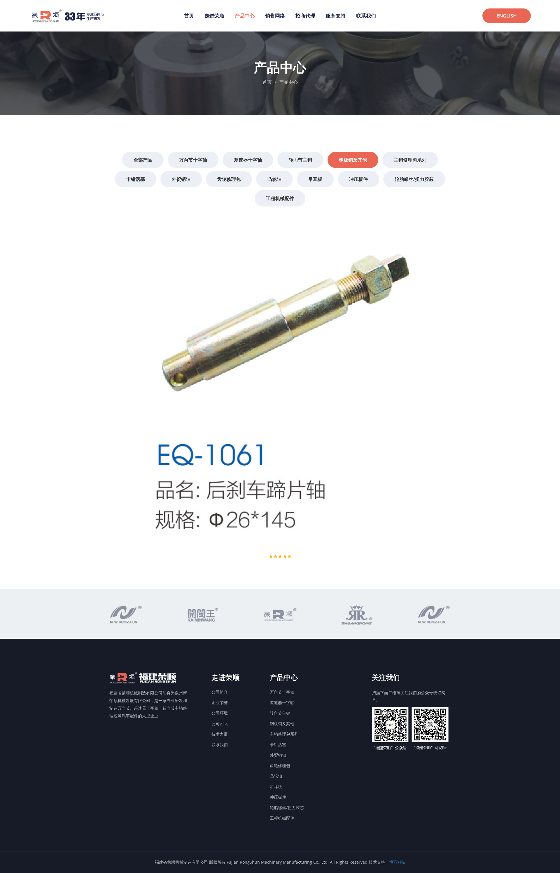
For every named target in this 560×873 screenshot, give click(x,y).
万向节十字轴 (282, 692)
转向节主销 (280, 713)
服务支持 (336, 15)
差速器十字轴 (282, 702)
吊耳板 (276, 786)
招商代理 (305, 15)
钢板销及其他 (282, 723)
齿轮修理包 (280, 765)
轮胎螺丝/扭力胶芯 (287, 807)
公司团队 (219, 723)
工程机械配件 (282, 818)
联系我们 (366, 15)
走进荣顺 (214, 15)
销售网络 (275, 15)
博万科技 (397, 862)
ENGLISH (506, 15)
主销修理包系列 (284, 734)
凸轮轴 (276, 776)
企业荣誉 (219, 702)
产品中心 (245, 15)
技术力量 (219, 734)
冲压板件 (278, 797)
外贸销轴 (278, 755)
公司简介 (219, 692)
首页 (189, 15)
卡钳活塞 (278, 744)
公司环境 (219, 713)
